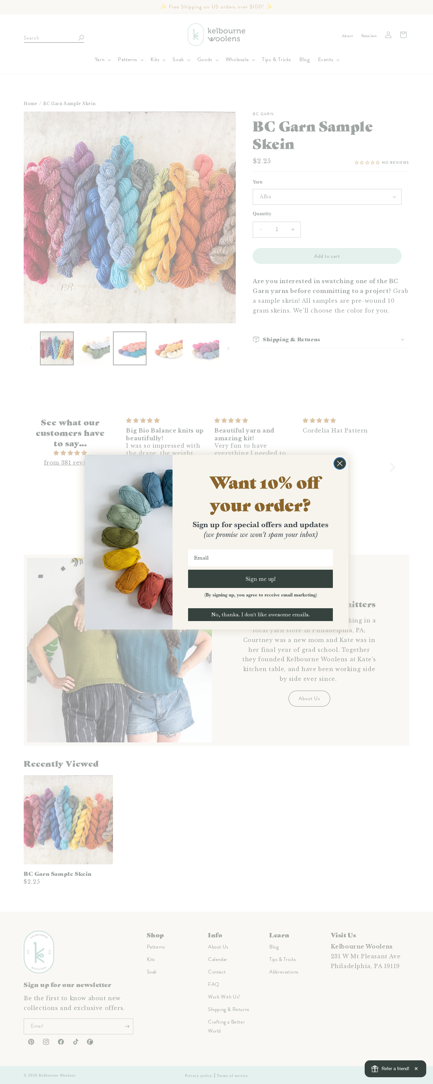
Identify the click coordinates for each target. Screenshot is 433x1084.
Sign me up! (261, 579)
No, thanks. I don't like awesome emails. (260, 614)
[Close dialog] (340, 463)
